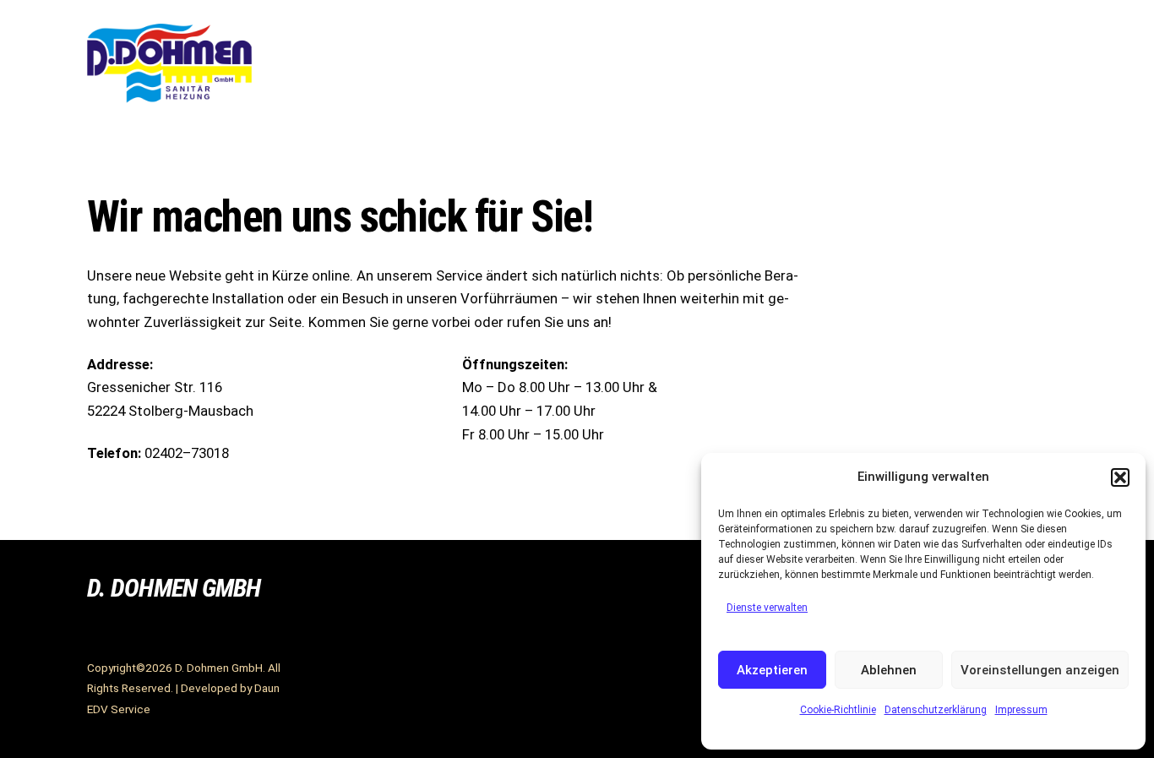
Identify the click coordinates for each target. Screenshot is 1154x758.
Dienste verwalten (767, 607)
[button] (1120, 477)
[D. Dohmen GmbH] (171, 97)
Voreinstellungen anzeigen (1040, 670)
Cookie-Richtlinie (838, 710)
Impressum (1021, 710)
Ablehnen (889, 670)
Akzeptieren (772, 670)
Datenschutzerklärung (936, 710)
